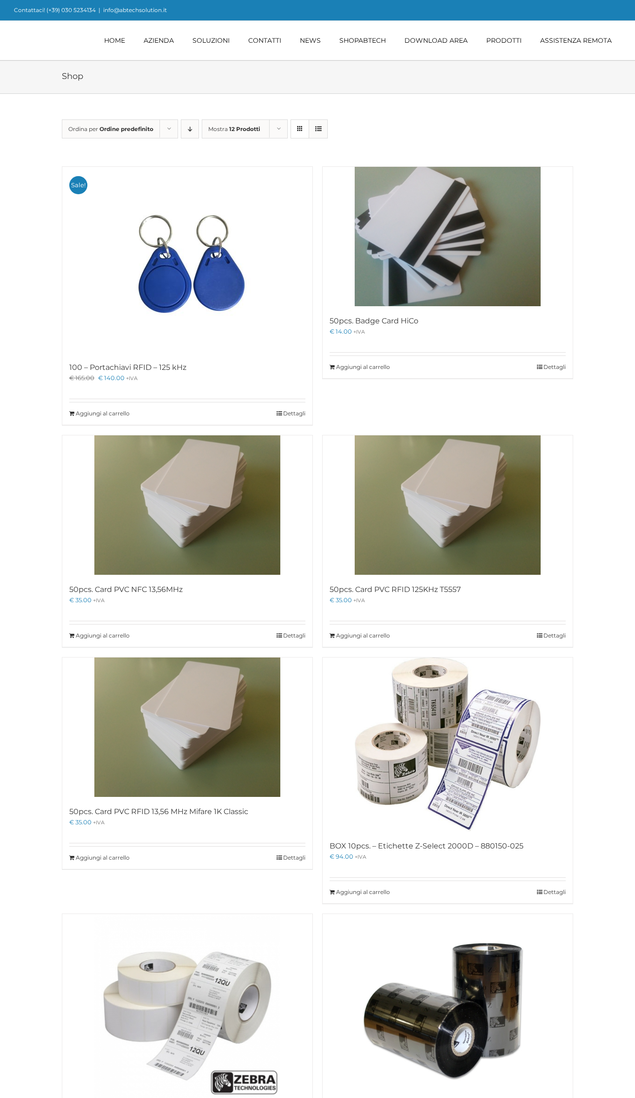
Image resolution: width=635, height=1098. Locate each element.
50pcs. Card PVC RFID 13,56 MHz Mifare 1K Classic (158, 811)
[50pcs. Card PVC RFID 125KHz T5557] (448, 505)
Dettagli (294, 413)
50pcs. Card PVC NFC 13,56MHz (126, 589)
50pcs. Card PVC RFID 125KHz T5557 (395, 589)
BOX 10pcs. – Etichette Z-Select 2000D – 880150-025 (426, 846)
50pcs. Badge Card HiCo (374, 320)
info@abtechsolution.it (135, 10)
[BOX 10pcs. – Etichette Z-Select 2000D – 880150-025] (448, 744)
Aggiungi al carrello (103, 413)
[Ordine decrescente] (190, 128)
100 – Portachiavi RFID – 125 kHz (127, 367)
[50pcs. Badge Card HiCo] (448, 236)
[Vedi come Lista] (318, 129)
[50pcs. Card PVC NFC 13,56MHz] (187, 505)
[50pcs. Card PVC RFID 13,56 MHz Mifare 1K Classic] (187, 727)
